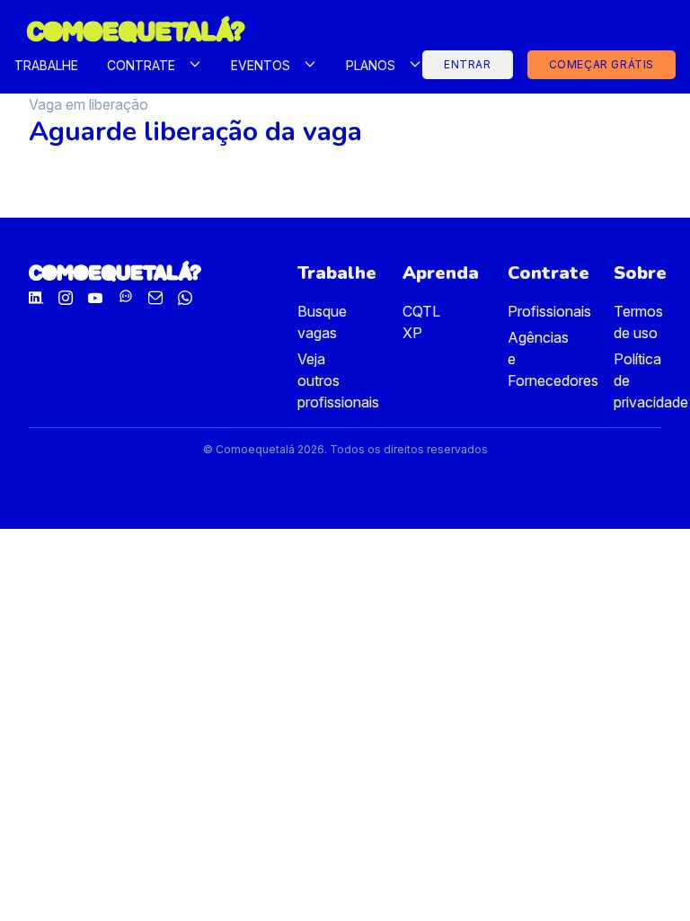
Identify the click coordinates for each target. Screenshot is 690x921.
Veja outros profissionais (338, 380)
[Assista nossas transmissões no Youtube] (95, 299)
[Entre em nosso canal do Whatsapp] (126, 299)
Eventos (260, 65)
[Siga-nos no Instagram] (65, 299)
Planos (370, 65)
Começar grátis (601, 64)
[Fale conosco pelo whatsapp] (185, 299)
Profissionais (549, 311)
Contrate (141, 65)
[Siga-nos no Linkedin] (36, 299)
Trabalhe (46, 65)
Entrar (467, 64)
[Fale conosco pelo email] (155, 299)
